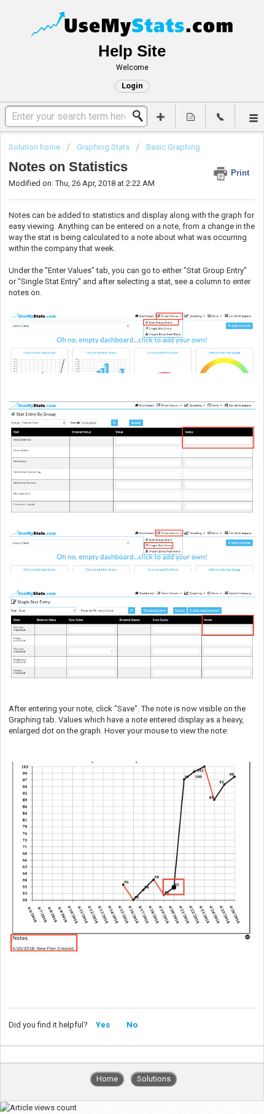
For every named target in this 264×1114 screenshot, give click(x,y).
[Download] (109, 558)
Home (107, 1078)
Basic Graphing (173, 147)
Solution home (35, 147)
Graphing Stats (103, 147)
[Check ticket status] (191, 115)
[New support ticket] (161, 115)
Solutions (154, 1078)
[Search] (141, 116)
